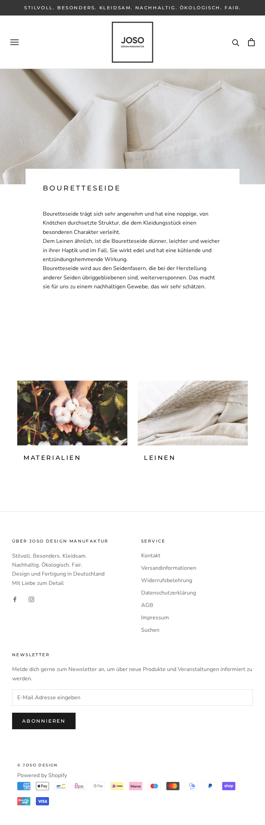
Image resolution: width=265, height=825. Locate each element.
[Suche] (235, 42)
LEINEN (160, 458)
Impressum (155, 617)
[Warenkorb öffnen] (251, 42)
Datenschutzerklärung (168, 593)
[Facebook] (15, 599)
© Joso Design (37, 765)
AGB (147, 605)
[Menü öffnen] (14, 42)
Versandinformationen (168, 568)
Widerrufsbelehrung (166, 580)
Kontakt (150, 555)
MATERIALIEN (52, 458)
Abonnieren (44, 721)
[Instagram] (31, 599)
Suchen (150, 630)
